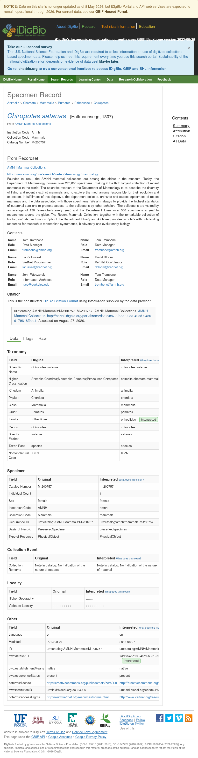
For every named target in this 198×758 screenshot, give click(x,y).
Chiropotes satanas (36, 115)
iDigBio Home (12, 79)
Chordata (29, 102)
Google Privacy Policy (90, 736)
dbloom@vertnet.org (109, 267)
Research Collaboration (135, 79)
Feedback (164, 79)
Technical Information (118, 26)
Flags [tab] (28, 338)
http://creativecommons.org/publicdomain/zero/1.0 (82, 682)
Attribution (181, 130)
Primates (64, 102)
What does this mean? (152, 360)
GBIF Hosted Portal (111, 11)
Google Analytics (60, 736)
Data (110, 79)
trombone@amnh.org (37, 249)
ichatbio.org (28, 68)
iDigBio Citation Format (60, 300)
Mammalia (47, 102)
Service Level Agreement (89, 731)
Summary (181, 125)
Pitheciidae (82, 102)
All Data (179, 140)
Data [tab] (14, 338)
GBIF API (38, 736)
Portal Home (36, 79)
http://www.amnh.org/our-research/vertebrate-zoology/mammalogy (53, 174)
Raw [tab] (42, 338)
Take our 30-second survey (29, 46)
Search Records (61, 79)
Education (147, 26)
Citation (179, 135)
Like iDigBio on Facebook (130, 718)
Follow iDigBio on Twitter (132, 721)
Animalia (13, 102)
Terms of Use (55, 731)
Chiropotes (101, 102)
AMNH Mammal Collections (33, 123)
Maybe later (108, 61)
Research (89, 26)
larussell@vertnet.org (37, 267)
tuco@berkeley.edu (35, 284)
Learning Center (90, 79)
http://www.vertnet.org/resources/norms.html (78, 697)
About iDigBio (67, 26)
